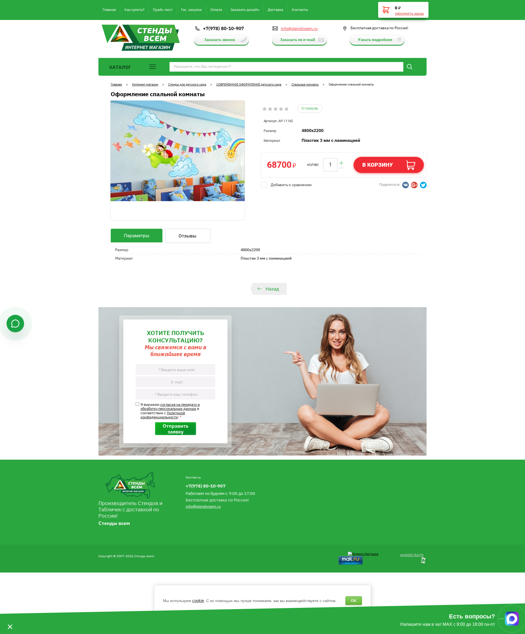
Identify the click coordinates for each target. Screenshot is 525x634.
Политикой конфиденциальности (163, 414)
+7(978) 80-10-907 (223, 28)
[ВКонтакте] (405, 185)
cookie (198, 600)
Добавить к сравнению (291, 184)
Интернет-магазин (145, 84)
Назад (272, 289)
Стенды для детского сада (187, 84)
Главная (116, 84)
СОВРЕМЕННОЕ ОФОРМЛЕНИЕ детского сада (248, 84)
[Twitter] (423, 185)
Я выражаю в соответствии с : (170, 410)
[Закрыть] (10, 618)
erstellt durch (412, 554)
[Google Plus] (414, 185)
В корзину (377, 165)
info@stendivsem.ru (299, 28)
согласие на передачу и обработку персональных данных (170, 406)
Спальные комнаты (305, 84)
